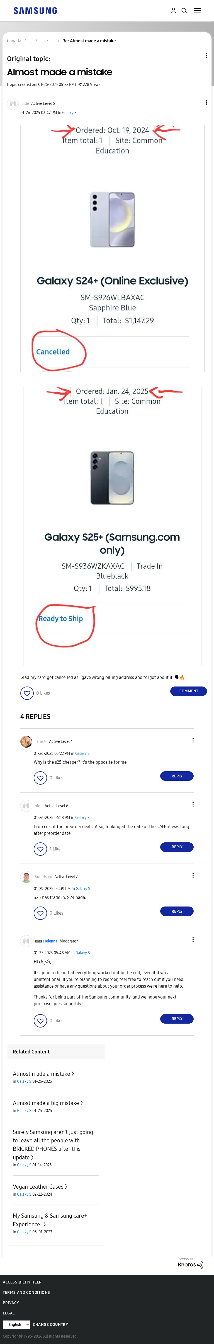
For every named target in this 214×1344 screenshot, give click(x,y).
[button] (197, 102)
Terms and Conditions (26, 1292)
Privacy (11, 1303)
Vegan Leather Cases (38, 1186)
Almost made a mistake (41, 1073)
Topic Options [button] (197, 55)
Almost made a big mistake (46, 1103)
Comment (188, 691)
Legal (9, 1313)
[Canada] (35, 10)
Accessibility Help (22, 1282)
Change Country (50, 1324)
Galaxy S (69, 112)
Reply (177, 776)
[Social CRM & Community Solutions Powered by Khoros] (190, 1263)
